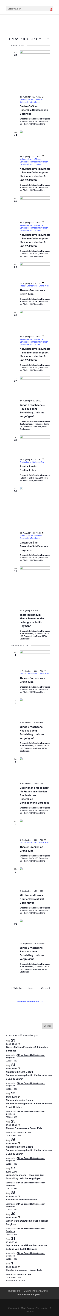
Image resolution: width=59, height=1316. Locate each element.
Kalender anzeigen (15, 1280)
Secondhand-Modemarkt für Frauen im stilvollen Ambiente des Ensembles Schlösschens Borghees (34, 795)
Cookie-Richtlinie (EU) (28, 1294)
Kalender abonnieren (28, 1001)
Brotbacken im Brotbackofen (28, 468)
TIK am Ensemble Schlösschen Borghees (25, 1056)
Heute (30, 988)
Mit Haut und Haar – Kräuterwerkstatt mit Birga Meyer (32, 898)
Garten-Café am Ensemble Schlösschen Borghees (34, 109)
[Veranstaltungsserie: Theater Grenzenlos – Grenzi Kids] (19, 1125)
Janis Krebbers (24, 1132)
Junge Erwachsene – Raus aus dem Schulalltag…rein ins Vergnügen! (32, 410)
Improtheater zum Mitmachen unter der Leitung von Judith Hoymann (32, 620)
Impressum (14, 1291)
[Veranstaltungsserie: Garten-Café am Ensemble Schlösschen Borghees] (19, 1044)
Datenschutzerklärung (36, 1291)
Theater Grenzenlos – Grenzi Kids (32, 292)
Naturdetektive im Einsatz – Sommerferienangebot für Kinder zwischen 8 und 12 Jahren (35, 174)
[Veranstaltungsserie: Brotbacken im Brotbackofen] (19, 1196)
